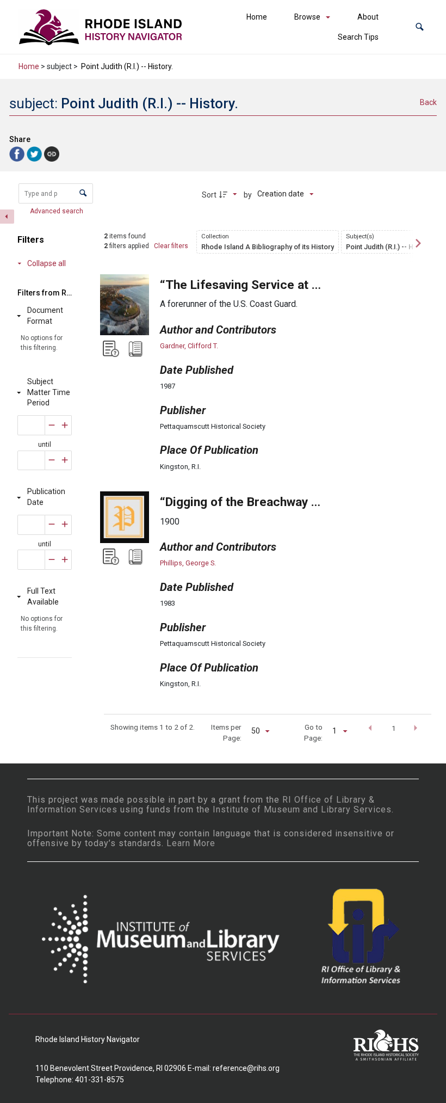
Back (428, 102)
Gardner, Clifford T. (189, 346)
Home (256, 17)
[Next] (417, 243)
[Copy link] (51, 154)
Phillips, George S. (188, 563)
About (368, 17)
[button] (420, 27)
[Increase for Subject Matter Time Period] (65, 425)
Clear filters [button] (171, 246)
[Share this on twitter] (35, 153)
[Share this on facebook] (18, 153)
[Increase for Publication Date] (65, 525)
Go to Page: (313, 732)
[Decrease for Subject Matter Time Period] (51, 425)
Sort (209, 194)
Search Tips (358, 37)
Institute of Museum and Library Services (302, 809)
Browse (307, 17)
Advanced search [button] (57, 211)
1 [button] (394, 728)
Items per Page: (226, 732)
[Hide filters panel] (7, 216)
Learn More (190, 843)
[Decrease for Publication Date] (51, 525)
